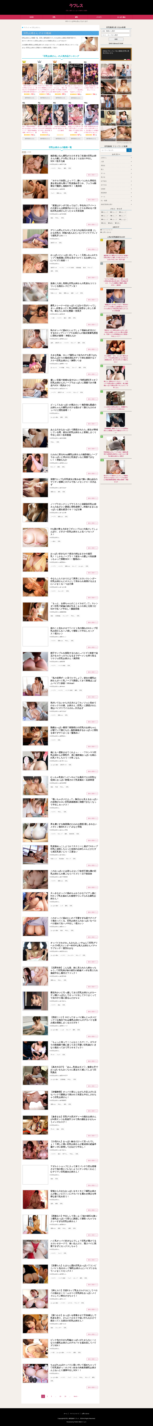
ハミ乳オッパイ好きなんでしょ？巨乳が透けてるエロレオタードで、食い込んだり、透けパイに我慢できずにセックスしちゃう (73, 1243)
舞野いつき (64, 364)
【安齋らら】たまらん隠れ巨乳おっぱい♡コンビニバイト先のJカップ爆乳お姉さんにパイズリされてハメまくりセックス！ (73, 1268)
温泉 (72, 293)
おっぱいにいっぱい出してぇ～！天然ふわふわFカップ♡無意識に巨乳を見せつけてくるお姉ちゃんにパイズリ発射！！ (74, 258)
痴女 (52, 218)
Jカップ (74, 566)
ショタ (62, 1030)
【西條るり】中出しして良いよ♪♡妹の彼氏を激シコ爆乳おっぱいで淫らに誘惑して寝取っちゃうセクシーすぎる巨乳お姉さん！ (73, 1219)
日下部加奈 (64, 877)
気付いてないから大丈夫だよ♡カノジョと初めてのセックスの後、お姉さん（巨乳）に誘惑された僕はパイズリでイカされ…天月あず (73, 705)
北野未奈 (63, 976)
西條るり (63, 1224)
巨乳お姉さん (55, 164)
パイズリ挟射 (70, 267)
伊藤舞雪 (63, 1100)
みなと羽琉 (64, 830)
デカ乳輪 (61, 367)
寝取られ (59, 193)
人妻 (102, 161)
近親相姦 (78, 267)
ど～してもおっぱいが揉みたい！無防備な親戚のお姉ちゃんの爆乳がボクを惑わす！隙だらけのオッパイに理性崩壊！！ (73, 407)
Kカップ (73, 343)
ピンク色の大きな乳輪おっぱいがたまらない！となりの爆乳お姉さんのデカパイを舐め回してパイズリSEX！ (73, 1343)
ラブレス (26, 27)
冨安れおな (64, 951)
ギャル (103, 173)
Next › (76, 1396)
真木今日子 (64, 1075)
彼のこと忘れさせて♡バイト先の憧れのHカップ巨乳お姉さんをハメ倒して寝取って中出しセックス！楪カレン (74, 631)
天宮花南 (63, 214)
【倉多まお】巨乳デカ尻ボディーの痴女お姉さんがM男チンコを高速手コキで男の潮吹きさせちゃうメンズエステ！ (73, 1119)
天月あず (63, 488)
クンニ (75, 1377)
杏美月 (63, 314)
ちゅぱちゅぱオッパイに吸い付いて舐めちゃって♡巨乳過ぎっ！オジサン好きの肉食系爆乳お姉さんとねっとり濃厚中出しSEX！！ (73, 1367)
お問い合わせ (106, 232)
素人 (102, 169)
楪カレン (63, 637)
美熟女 (103, 165)
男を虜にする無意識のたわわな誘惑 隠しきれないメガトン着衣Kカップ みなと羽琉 (73, 825)
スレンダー (61, 591)
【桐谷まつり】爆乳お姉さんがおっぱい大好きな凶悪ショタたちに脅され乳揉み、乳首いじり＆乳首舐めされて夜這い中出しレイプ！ (116, 333)
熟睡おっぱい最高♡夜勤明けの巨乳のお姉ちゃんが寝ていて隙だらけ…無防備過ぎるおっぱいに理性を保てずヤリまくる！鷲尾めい (74, 730)
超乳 (52, 343)
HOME (32, 17)
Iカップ (74, 367)
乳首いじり (54, 293)
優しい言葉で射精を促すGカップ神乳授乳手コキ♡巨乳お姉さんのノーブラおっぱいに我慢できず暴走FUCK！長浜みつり (74, 383)
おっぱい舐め (121, 17)
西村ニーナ (64, 1026)
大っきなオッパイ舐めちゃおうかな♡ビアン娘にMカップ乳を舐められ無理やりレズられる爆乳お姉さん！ (73, 896)
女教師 (103, 189)
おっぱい (81, 566)
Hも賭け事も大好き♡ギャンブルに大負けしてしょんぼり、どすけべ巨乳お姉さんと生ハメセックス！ (74, 532)
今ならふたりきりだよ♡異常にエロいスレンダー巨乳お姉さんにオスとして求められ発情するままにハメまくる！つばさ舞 (73, 581)
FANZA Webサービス (80, 1422)
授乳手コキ (54, 242)
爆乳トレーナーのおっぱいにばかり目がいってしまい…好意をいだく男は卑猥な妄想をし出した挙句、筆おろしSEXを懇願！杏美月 (73, 308)
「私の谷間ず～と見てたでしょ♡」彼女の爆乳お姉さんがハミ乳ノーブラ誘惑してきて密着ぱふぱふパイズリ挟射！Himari (73, 680)
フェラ (52, 193)
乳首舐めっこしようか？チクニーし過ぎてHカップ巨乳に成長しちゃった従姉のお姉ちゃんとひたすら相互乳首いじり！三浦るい (74, 849)
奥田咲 (63, 189)
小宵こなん (64, 761)
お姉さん (104, 158)
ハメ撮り (53, 541)
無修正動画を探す (107, 204)
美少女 (103, 177)
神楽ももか (64, 339)
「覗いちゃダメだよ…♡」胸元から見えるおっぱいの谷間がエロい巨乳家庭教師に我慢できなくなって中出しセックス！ (74, 802)
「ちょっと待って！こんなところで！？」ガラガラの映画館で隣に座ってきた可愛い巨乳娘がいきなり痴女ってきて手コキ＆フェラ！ (73, 1045)
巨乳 (54, 17)
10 (60, 1396)
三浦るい (63, 855)
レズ (77, 293)
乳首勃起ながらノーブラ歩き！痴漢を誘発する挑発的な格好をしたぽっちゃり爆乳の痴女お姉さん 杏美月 (116, 454)
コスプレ (70, 1303)
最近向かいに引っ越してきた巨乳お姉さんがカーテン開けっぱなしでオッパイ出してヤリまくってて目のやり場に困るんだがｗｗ (73, 995)
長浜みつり (64, 388)
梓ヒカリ (63, 1299)
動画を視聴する (92, 175)
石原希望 (63, 783)
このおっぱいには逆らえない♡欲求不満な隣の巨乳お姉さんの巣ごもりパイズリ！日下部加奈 (73, 872)
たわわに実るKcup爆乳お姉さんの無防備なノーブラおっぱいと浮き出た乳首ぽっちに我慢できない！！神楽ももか (73, 457)
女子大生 (104, 185)
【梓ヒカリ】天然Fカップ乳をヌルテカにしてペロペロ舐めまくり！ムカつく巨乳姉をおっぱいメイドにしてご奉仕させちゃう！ (74, 1293)
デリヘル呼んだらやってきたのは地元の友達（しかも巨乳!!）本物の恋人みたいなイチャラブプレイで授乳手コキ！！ (74, 233)
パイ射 (52, 318)
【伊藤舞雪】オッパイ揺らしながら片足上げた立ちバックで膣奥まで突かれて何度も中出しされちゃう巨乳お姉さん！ (73, 1094)
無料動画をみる (29, 98)
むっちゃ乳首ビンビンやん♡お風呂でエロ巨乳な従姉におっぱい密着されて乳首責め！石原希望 (73, 778)
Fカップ (90, 267)
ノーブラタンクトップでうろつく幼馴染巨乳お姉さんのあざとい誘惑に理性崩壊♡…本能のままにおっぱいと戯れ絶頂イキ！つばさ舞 (74, 507)
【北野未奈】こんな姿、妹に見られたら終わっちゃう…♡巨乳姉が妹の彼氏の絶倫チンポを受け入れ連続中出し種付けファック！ (74, 970)
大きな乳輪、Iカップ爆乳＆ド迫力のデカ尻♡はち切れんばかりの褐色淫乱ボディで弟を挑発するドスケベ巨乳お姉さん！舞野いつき (73, 358)
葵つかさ (63, 1324)
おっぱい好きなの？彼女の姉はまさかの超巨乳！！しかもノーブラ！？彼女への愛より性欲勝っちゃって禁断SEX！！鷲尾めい (73, 556)
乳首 (56, 787)
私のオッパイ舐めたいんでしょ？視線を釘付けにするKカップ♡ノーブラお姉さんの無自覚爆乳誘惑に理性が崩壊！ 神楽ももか (74, 333)
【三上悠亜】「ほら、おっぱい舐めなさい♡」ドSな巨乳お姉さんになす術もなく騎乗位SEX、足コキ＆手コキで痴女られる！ (116, 359)
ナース (103, 197)
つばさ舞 (63, 513)
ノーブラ (53, 392)
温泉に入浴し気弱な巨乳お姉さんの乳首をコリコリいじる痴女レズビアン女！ (73, 284)
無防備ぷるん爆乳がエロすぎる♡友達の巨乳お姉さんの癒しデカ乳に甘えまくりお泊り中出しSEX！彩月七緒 (73, 158)
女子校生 (104, 181)
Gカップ (75, 392)
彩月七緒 (63, 164)
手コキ (52, 1054)
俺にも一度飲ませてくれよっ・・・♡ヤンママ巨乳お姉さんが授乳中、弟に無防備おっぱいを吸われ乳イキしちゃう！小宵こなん (73, 755)
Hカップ (68, 858)
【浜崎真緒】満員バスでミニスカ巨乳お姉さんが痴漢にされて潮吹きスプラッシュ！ (116, 430)
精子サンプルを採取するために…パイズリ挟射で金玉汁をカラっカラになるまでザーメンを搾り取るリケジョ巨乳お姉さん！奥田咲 (74, 656)
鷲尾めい (63, 562)
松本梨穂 (63, 438)
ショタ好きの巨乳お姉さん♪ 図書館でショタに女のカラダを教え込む (116, 408)
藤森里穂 (63, 612)
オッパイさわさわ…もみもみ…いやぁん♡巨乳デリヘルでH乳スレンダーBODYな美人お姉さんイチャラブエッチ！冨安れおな (74, 945)
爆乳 (76, 17)
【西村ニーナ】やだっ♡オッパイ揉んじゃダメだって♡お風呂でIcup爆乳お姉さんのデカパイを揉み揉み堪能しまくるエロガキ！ (73, 1020)
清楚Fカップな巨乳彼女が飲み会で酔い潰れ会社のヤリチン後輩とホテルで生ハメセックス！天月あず (74, 482)
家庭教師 (104, 193)
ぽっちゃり (54, 367)
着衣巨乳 (71, 834)
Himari (63, 686)
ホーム (66, 1413)
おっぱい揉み (54, 417)
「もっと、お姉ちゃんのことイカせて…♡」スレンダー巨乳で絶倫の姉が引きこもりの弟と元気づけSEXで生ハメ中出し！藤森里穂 (74, 606)
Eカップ (105, 212)
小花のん (63, 1001)
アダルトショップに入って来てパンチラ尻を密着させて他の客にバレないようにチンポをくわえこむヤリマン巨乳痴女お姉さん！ (73, 1169)
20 (65, 1396)
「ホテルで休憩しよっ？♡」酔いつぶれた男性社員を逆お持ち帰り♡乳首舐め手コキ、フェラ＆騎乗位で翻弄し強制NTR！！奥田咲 (73, 183)
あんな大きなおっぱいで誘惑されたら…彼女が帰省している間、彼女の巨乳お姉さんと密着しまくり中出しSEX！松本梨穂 (74, 432)
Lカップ (114, 219)
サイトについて (107, 230)
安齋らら (63, 1274)
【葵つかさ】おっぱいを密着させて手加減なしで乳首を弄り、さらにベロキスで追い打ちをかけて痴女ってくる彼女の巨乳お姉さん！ (73, 1318)
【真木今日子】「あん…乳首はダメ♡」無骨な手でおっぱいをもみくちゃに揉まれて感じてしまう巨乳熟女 (74, 1070)
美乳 (52, 271)
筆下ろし (65, 1154)
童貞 (84, 267)
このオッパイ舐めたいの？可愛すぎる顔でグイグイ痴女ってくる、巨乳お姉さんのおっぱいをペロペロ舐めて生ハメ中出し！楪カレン (73, 921)
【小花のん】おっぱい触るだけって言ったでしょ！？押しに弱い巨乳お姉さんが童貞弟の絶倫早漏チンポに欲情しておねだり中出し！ (73, 1144)
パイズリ (99, 17)
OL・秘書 (104, 200)
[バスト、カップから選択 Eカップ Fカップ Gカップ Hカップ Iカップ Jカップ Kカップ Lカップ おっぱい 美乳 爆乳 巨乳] (116, 35)
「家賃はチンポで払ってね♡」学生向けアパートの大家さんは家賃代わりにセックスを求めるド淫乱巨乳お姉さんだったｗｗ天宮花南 (73, 208)
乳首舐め (61, 858)
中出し (60, 168)
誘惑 (59, 1228)
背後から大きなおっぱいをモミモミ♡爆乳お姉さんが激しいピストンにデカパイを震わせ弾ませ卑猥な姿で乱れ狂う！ (73, 1194)
